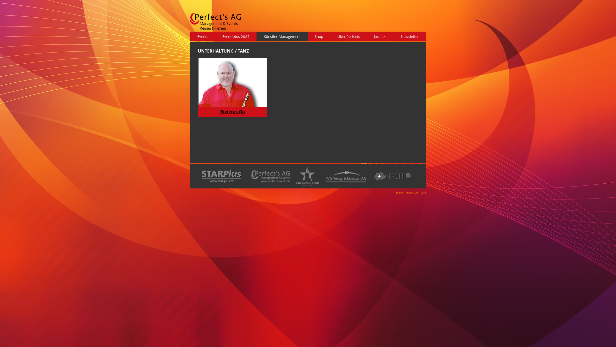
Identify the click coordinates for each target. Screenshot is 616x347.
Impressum (412, 192)
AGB (423, 192)
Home (399, 192)
